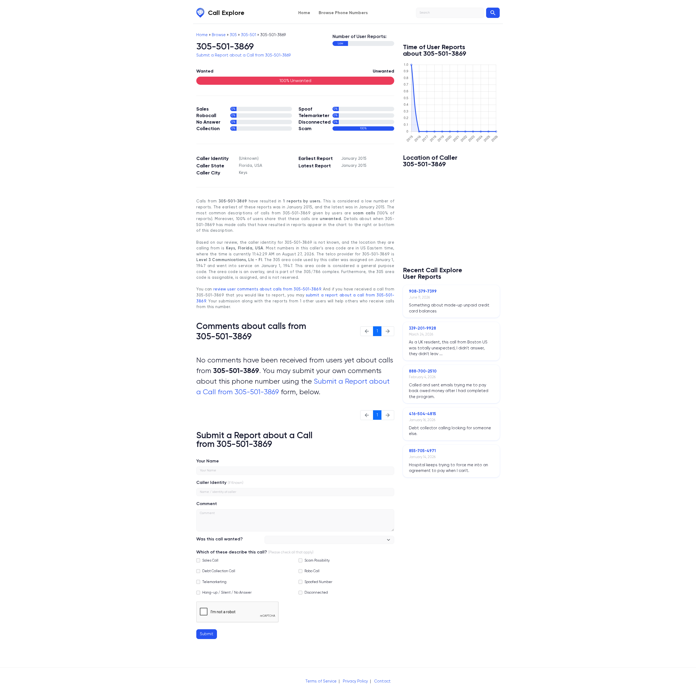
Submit (206, 634)
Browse (219, 35)
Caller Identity (211, 482)
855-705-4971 (422, 450)
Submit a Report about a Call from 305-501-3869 (243, 55)
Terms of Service (321, 681)
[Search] (493, 13)
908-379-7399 (423, 291)
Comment (206, 503)
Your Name (207, 461)
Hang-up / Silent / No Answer (226, 592)
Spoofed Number (318, 582)
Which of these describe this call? (231, 552)
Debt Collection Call (218, 571)
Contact (382, 681)
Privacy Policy (355, 681)
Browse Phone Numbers (343, 12)
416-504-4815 (422, 413)
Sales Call (210, 560)
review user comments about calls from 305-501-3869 (267, 289)
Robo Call (311, 571)
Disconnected (316, 592)
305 (233, 35)
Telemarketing (214, 582)
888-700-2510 (423, 371)
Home (304, 12)
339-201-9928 (422, 328)
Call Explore (226, 13)
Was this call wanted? (219, 538)
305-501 (248, 35)
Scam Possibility (317, 560)
